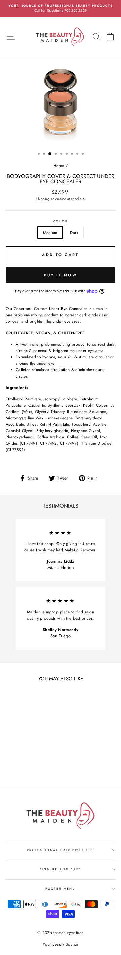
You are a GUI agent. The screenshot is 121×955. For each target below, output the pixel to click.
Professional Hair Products (60, 850)
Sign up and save (60, 869)
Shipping (43, 198)
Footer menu (60, 888)
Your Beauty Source (60, 944)
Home (58, 165)
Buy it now (60, 275)
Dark (74, 232)
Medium (50, 232)
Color (60, 221)
